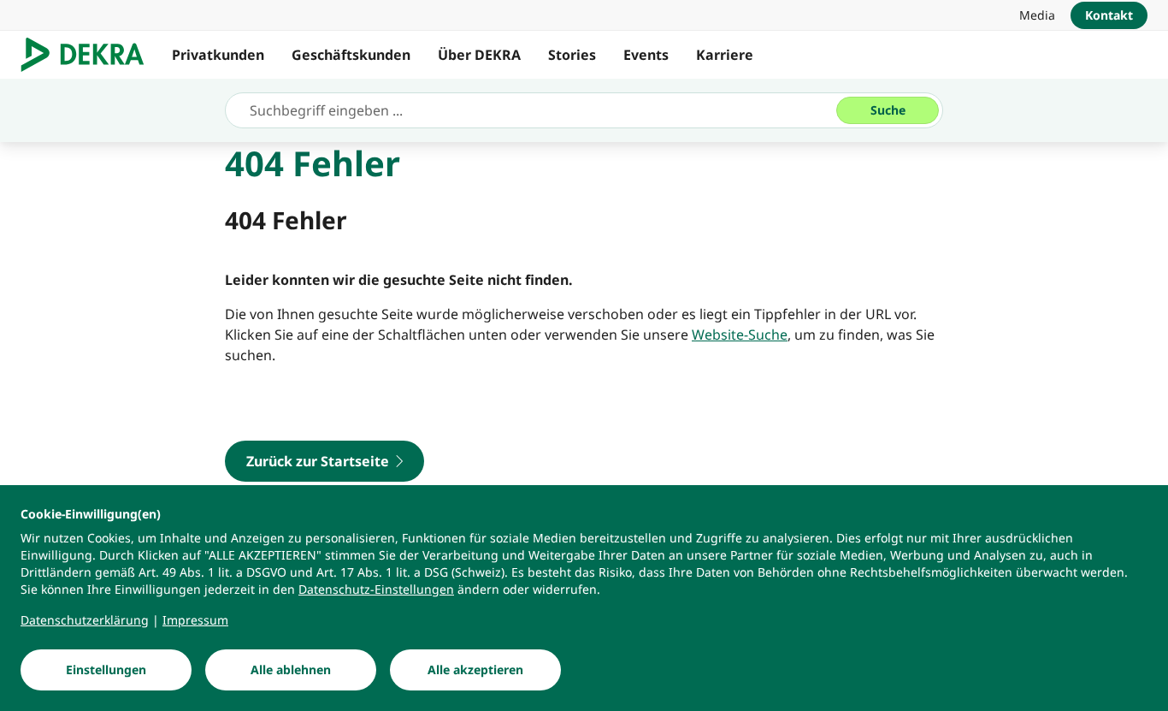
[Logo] (89, 55)
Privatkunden (218, 54)
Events (646, 54)
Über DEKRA (479, 54)
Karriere (724, 54)
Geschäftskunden (351, 54)
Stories (572, 54)
